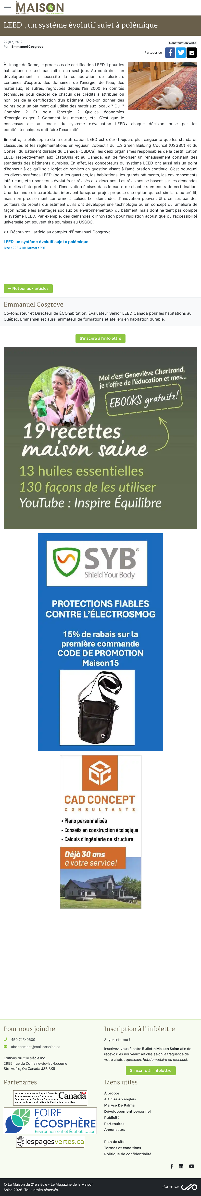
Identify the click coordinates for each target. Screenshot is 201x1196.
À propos (112, 1093)
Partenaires (114, 1124)
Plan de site (114, 1141)
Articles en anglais (120, 1099)
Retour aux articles (30, 288)
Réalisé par (170, 1187)
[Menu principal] (7, 7)
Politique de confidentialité (127, 1154)
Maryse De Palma (119, 1105)
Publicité (112, 1117)
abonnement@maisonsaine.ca (35, 1047)
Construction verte (182, 43)
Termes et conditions (122, 1148)
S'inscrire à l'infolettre (100, 338)
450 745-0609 (23, 1039)
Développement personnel (127, 1111)
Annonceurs (114, 1129)
